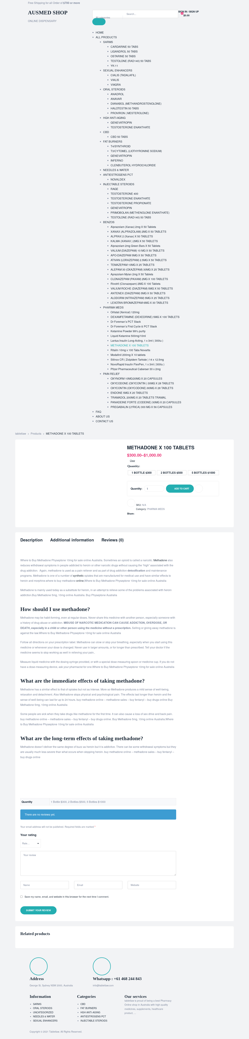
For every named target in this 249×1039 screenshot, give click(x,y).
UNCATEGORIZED (43, 1012)
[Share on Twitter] (140, 513)
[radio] (141, 472)
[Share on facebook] (137, 513)
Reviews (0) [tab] (112, 540)
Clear (132, 460)
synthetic (78, 575)
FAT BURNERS (88, 1008)
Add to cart (181, 488)
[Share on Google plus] (151, 513)
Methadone (160, 560)
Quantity (133, 466)
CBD (82, 1004)
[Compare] (199, 489)
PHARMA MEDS (156, 509)
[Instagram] (147, 4)
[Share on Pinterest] (154, 513)
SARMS (37, 1004)
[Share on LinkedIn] (144, 513)
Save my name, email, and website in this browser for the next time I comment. (67, 896)
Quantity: (136, 488)
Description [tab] (31, 540)
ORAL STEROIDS (42, 1008)
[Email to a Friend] (158, 513)
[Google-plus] (156, 4)
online (80, 581)
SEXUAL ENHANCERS (45, 1020)
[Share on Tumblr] (147, 513)
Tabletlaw (54, 1031)
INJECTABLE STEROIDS (93, 1020)
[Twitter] (138, 4)
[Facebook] (128, 4)
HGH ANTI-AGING (90, 1012)
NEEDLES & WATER (44, 1016)
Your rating (28, 835)
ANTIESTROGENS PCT (93, 1016)
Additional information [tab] (72, 540)
